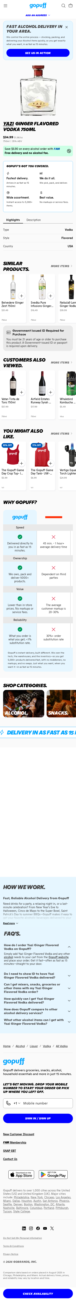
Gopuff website (59, 957)
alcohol (8, 957)
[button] (70, 6)
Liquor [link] (34, 1046)
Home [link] (7, 1046)
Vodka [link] (47, 1046)
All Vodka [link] (62, 1046)
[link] (38, 6)
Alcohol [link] (20, 1046)
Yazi (8, 124)
